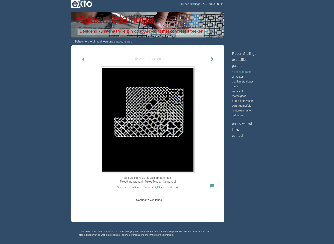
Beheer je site (83, 41)
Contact (237, 135)
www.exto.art (114, 231)
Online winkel (242, 123)
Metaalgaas (239, 96)
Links (235, 129)
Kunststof (237, 91)
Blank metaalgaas (243, 81)
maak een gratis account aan (113, 41)
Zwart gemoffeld (241, 105)
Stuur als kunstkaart (145, 187)
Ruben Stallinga (190, 4)
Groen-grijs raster (242, 101)
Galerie (237, 65)
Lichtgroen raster (242, 110)
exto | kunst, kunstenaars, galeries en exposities (82, 4)
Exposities (239, 59)
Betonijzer (238, 115)
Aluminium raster (242, 72)
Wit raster (237, 76)
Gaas (235, 86)
